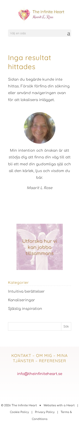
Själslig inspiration (25, 309)
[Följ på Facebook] (28, 387)
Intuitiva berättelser (26, 291)
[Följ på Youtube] (50, 387)
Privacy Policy (45, 412)
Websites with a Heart (59, 405)
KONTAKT (21, 355)
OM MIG (44, 355)
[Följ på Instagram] (39, 387)
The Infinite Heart (24, 405)
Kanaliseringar (21, 300)
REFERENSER (52, 360)
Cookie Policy (19, 412)
